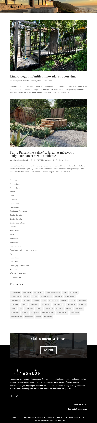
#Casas (34, 297)
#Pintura (25, 313)
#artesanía (74, 293)
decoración (29, 317)
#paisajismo (79, 309)
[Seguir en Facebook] (12, 396)
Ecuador (13, 227)
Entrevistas (14, 231)
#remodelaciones (48, 313)
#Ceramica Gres (46, 297)
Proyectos (14, 262)
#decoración (53, 300)
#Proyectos (35, 313)
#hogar (24, 305)
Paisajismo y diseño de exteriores (55, 160)
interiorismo (48, 317)
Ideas (12, 234)
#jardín (13, 309)
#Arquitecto (27, 293)
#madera (39, 309)
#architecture (15, 293)
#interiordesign (59, 305)
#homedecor (34, 305)
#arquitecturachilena (53, 293)
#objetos (69, 309)
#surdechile (75, 313)
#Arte (65, 293)
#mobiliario (49, 309)
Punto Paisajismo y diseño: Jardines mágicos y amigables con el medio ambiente (42, 154)
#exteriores (14, 305)
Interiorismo (14, 238)
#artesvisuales (16, 297)
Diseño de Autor (16, 215)
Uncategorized (15, 277)
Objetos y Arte (15, 246)
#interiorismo (71, 305)
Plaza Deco (47, 81)
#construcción (15, 300)
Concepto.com (59, 420)
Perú (12, 254)
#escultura (82, 300)
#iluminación (46, 305)
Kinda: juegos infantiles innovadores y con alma (43, 76)
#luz (20, 309)
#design (64, 300)
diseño (38, 317)
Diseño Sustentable (17, 223)
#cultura (36, 300)
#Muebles (59, 309)
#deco (44, 300)
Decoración (14, 203)
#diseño (72, 300)
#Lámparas (29, 309)
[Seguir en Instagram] (17, 396)
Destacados (14, 207)
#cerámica (58, 297)
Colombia (13, 200)
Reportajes (14, 269)
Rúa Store (48, 350)
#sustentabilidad (16, 317)
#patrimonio (15, 313)
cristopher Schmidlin (21, 81)
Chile (12, 196)
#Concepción (70, 297)
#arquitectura (38, 293)
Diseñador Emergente (18, 211)
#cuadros (26, 300)
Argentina (13, 180)
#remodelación (62, 313)
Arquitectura (14, 184)
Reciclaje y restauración (19, 266)
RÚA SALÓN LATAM (18, 273)
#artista (26, 297)
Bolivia (12, 192)
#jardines (82, 305)
